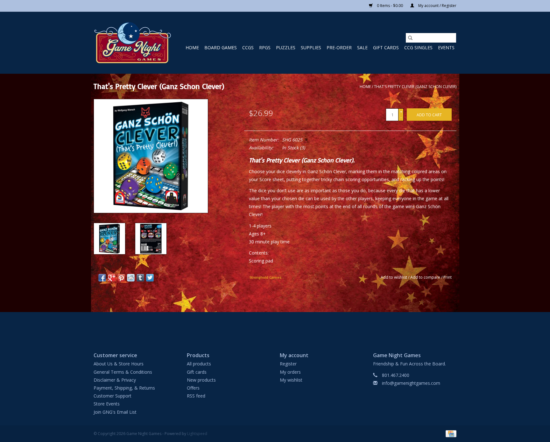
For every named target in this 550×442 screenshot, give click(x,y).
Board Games (220, 47)
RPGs (265, 47)
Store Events (107, 404)
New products (201, 380)
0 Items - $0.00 (390, 5)
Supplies (311, 47)
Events (446, 47)
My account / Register (436, 5)
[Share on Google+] (112, 278)
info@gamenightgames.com (411, 383)
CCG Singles (418, 47)
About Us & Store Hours (119, 364)
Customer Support (112, 396)
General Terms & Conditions (123, 372)
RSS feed (196, 396)
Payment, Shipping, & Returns (124, 388)
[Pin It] (121, 278)
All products (199, 364)
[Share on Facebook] (102, 278)
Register (288, 364)
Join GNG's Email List (115, 412)
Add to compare (425, 277)
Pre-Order (339, 47)
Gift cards (386, 47)
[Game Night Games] (133, 42)
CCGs (248, 47)
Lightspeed (197, 433)
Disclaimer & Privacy (115, 380)
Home (192, 47)
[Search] (410, 38)
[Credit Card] (449, 433)
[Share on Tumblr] (140, 278)
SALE (362, 47)
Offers (193, 388)
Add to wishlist (394, 277)
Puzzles (285, 47)
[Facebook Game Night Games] (275, 327)
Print (447, 277)
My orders (290, 372)
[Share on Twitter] (150, 278)
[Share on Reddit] (131, 278)
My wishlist (291, 380)
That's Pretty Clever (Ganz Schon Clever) (415, 86)
